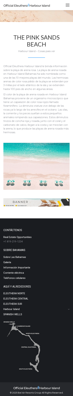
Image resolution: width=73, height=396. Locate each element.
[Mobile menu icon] (68, 5)
